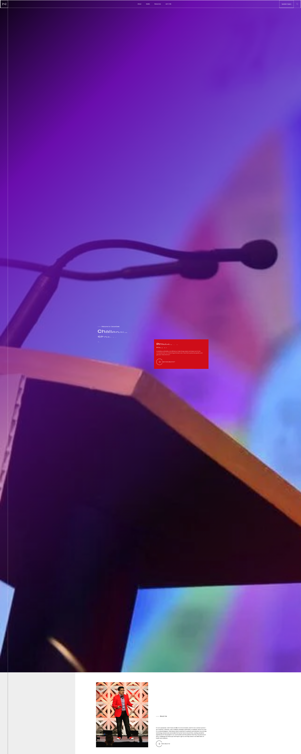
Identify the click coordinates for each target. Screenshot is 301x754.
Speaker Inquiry (286, 4)
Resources (157, 4)
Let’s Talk (168, 4)
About (139, 4)
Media (148, 4)
